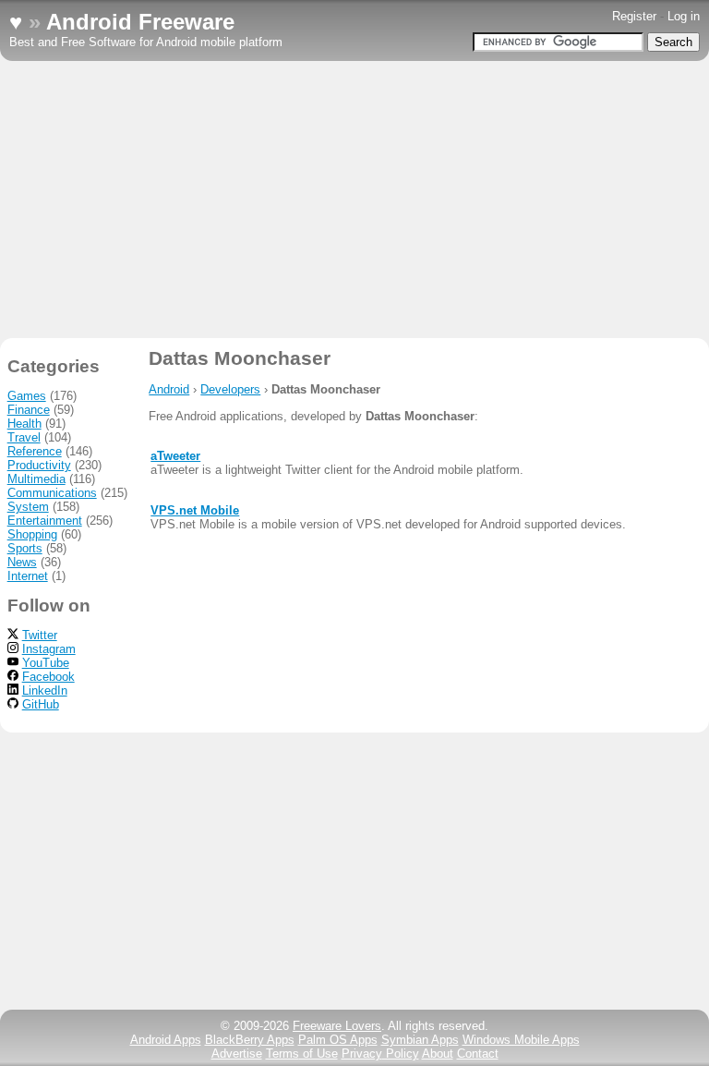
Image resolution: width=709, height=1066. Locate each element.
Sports (24, 548)
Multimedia (36, 479)
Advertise (236, 1053)
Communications (52, 493)
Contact (478, 1053)
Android (169, 389)
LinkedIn (44, 690)
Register (634, 16)
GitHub (40, 704)
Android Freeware (140, 21)
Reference (34, 451)
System (28, 507)
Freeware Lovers (337, 1026)
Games (26, 396)
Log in (683, 16)
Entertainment (44, 520)
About (437, 1053)
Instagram (49, 649)
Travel (24, 437)
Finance (28, 410)
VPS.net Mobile (194, 510)
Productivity (39, 465)
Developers (230, 389)
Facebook (48, 677)
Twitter (39, 635)
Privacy (380, 1053)
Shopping (32, 534)
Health (24, 423)
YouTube (45, 663)
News (22, 562)
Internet (27, 576)
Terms (302, 1053)
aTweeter (175, 456)
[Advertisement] (354, 199)
